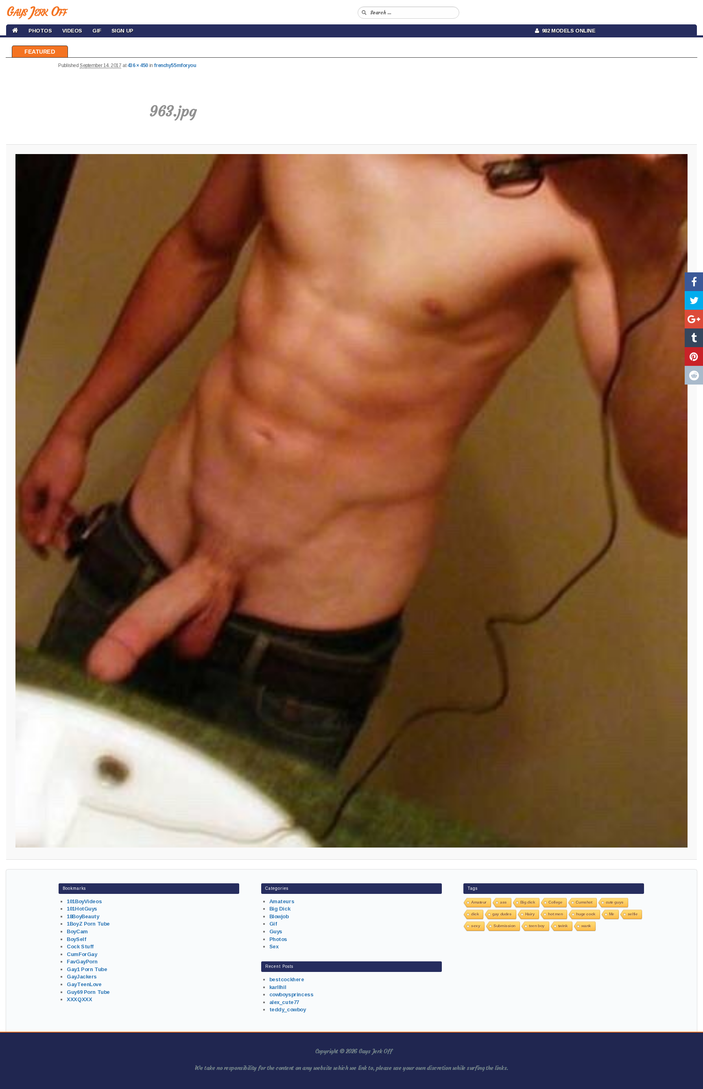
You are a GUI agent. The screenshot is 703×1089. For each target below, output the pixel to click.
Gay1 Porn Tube (87, 969)
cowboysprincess (291, 994)
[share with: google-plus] (694, 319)
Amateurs (282, 901)
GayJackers (82, 977)
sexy (475, 926)
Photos (40, 31)
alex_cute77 (284, 1002)
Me (611, 914)
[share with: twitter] (694, 300)
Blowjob (279, 916)
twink (563, 926)
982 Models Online (567, 31)
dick (475, 914)
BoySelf (76, 939)
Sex (274, 946)
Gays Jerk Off (36, 11)
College (555, 902)
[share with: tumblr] (694, 337)
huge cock (585, 914)
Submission (504, 926)
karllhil (277, 987)
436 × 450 (137, 65)
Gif (96, 31)
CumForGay (82, 954)
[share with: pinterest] (694, 356)
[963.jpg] (351, 501)
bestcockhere (286, 979)
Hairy (530, 914)
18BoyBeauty (83, 916)
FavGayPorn (82, 962)
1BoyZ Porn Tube (88, 924)
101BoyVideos (84, 901)
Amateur (479, 902)
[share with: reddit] (694, 375)
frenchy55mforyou (175, 65)
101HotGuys (82, 909)
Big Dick (279, 909)
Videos (72, 31)
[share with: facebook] (694, 281)
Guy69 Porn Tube (88, 992)
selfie (633, 914)
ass (503, 902)
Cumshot (584, 902)
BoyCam (77, 931)
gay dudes (501, 914)
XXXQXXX (79, 999)
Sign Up (122, 31)
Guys (275, 931)
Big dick (527, 902)
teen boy (537, 926)
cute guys (615, 902)
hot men (555, 914)
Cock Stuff (80, 946)
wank (586, 926)
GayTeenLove (84, 984)
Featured (39, 51)
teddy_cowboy (287, 1009)
